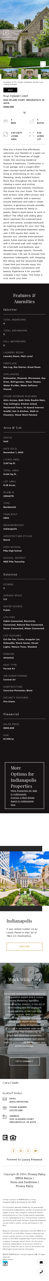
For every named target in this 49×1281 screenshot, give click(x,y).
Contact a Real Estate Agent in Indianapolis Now (23, 801)
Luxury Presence (32, 1159)
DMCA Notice (24, 1178)
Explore (24, 946)
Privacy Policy (36, 1174)
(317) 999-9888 (16, 1110)
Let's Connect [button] (24, 1061)
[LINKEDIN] (21, 1151)
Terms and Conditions (23, 1182)
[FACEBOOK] (13, 1151)
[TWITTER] (28, 1151)
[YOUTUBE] (35, 1151)
